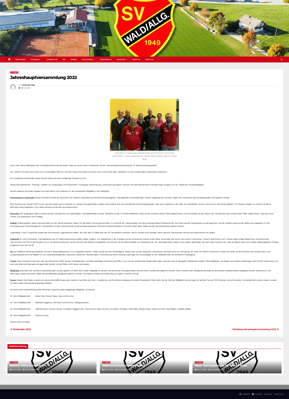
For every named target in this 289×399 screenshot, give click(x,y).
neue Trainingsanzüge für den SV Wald (221, 365)
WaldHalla (106, 59)
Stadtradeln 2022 (21, 329)
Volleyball (88, 59)
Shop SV (136, 59)
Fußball (36, 59)
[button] (281, 59)
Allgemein (14, 72)
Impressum (268, 394)
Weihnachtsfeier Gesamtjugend (123, 365)
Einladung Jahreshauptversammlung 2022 (255, 329)
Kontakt (121, 59)
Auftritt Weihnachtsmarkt (27, 365)
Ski (63, 59)
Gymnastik (52, 59)
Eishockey (20, 59)
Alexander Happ (28, 85)
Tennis (73, 59)
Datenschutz (278, 394)
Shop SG (149, 59)
